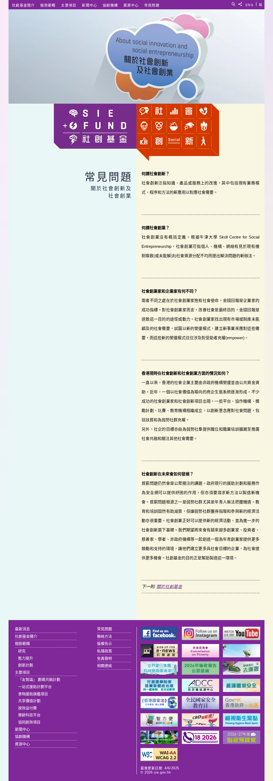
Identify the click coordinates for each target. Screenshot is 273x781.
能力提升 (25, 658)
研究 (22, 651)
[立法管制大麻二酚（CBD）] (200, 725)
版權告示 (104, 643)
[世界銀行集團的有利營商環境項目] (159, 673)
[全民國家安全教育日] (200, 708)
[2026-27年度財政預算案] (241, 742)
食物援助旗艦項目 (33, 694)
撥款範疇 (47, 5)
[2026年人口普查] (200, 742)
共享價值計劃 (29, 701)
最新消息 (22, 629)
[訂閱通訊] (159, 656)
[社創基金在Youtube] (241, 638)
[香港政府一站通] (241, 708)
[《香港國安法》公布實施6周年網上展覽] (159, 708)
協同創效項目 (29, 722)
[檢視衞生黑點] (241, 725)
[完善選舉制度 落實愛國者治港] (159, 690)
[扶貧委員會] (200, 656)
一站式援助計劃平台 (35, 687)
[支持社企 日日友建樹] (241, 656)
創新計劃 (25, 665)
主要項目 (68, 5)
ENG (250, 4)
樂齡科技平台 (29, 715)
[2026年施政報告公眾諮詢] (200, 673)
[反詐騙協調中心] (200, 690)
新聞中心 (89, 5)
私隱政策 (104, 651)
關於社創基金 (169, 586)
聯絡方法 (104, 636)
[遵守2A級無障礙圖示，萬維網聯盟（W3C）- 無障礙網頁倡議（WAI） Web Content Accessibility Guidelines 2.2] (159, 760)
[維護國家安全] (241, 690)
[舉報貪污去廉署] (241, 673)
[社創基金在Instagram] (200, 638)
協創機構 (110, 5)
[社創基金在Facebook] (159, 638)
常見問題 (151, 5)
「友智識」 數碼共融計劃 (39, 679)
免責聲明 (104, 658)
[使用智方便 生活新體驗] (159, 725)
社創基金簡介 (23, 5)
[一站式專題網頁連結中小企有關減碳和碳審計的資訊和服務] (159, 742)
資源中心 (131, 5)
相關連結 (104, 665)
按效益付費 (27, 708)
